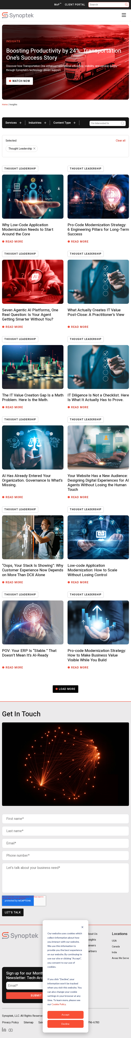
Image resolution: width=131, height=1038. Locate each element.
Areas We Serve (120, 958)
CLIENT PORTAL (75, 4)
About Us (91, 934)
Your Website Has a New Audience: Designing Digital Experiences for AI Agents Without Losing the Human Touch (98, 483)
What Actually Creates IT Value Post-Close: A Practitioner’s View (96, 312)
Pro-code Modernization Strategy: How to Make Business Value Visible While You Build (97, 655)
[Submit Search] (126, 4)
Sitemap (28, 1022)
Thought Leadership (20, 149)
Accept (65, 1014)
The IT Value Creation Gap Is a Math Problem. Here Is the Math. (32, 397)
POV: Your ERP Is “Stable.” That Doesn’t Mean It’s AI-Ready (29, 653)
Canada (116, 946)
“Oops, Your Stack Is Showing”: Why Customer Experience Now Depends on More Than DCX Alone (32, 570)
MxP (57, 4)
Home (5, 104)
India (114, 952)
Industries (35, 123)
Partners (91, 951)
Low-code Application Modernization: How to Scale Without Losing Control (92, 570)
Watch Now (21, 81)
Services (11, 123)
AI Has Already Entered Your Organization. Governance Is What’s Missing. (32, 480)
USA (114, 941)
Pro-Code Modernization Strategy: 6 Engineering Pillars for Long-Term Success (98, 229)
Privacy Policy (10, 1022)
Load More (67, 689)
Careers (91, 945)
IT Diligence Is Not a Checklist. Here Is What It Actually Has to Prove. (98, 397)
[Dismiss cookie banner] (82, 927)
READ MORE (16, 241)
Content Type (62, 123)
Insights (91, 940)
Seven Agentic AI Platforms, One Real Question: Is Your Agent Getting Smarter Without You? (30, 314)
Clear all (120, 141)
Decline (65, 1023)
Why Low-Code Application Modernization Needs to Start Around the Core (27, 229)
